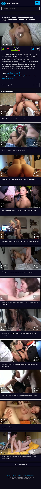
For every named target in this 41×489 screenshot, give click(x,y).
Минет (16, 76)
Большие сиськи (30, 76)
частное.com (13, 3)
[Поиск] (38, 8)
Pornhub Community (14, 73)
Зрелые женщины (8, 78)
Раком (21, 76)
